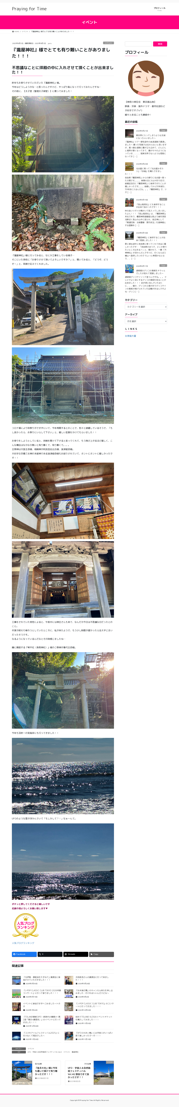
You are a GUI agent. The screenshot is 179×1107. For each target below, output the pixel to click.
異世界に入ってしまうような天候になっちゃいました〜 (150, 136)
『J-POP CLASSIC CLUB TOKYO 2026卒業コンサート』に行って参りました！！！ (42, 992)
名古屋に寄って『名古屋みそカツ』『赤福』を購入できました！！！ (144, 171)
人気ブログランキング (23, 943)
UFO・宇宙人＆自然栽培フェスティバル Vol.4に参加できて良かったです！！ (79, 1072)
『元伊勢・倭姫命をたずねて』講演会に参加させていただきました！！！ (41, 978)
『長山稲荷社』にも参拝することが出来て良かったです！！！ (150, 206)
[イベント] (22, 1071)
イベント (108, 43)
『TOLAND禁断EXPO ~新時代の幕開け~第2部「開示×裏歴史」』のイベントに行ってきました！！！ (42, 1019)
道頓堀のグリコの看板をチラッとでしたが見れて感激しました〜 (150, 272)
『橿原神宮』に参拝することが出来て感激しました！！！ (150, 239)
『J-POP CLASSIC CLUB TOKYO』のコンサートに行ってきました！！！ (95, 1005)
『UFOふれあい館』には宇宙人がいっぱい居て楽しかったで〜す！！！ (94, 1034)
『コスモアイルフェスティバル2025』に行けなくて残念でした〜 (41, 1034)
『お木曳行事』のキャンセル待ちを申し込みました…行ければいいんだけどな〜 (94, 992)
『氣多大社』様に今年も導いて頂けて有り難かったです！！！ (46, 1071)
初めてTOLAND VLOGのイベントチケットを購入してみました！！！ (94, 1018)
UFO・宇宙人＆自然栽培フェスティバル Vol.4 (45, 1052)
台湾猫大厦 (130, 335)
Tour (163, 130)
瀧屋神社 (75, 1052)
